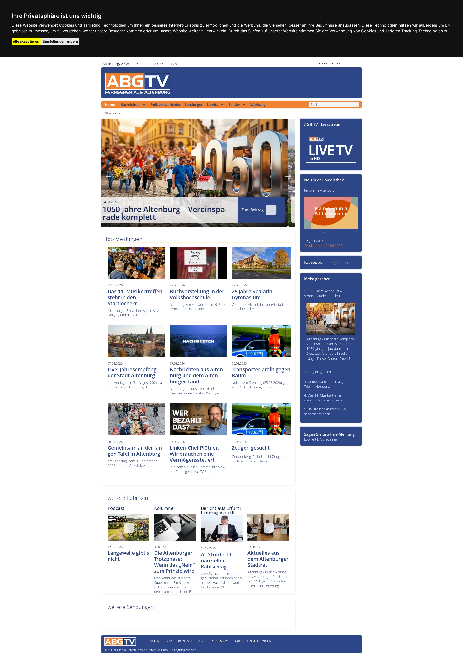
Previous (108, 175)
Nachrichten (130, 104)
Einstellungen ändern (60, 41)
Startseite (113, 113)
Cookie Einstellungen (253, 641)
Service (212, 104)
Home (110, 104)
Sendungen (194, 104)
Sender (234, 104)
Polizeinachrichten (166, 104)
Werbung (258, 104)
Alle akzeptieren (26, 41)
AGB (201, 641)
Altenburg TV (161, 641)
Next (288, 175)
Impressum (220, 641)
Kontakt (185, 641)
